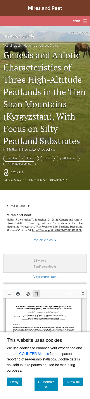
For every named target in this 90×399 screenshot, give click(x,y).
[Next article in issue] (29, 206)
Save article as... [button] (44, 240)
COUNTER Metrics (34, 353)
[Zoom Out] (66, 294)
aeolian (12, 158)
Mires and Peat (19, 215)
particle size (67, 158)
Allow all (74, 381)
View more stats (45, 277)
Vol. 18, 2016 (12, 45)
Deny (16, 381)
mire (47, 158)
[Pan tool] (28, 293)
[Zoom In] (71, 294)
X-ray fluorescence (19, 163)
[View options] (9, 294)
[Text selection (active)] (36, 293)
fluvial (30, 158)
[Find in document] (83, 293)
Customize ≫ (48, 384)
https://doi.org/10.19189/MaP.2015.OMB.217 (35, 180)
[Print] (18, 293)
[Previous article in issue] (7, 206)
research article (19, 36)
